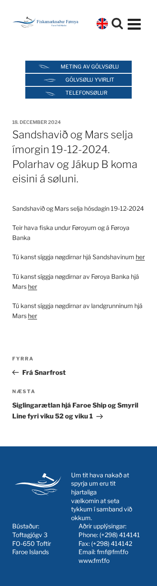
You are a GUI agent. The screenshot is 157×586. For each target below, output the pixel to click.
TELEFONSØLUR (86, 92)
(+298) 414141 (119, 534)
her (140, 256)
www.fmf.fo (93, 560)
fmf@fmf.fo (112, 551)
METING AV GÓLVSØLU (90, 66)
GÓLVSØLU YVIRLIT (89, 79)
